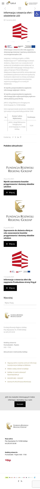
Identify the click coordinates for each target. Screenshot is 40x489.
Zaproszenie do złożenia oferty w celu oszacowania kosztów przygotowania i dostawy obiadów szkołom (19, 234)
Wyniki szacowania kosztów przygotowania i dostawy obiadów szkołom (19, 184)
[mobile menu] (3, 3)
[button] (37, 14)
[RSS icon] (21, 481)
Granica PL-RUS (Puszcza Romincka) (19, 382)
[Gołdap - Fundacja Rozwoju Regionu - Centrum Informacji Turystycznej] (31, 3)
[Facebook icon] (18, 481)
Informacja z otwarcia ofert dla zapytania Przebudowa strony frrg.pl (20, 280)
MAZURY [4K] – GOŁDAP (15, 378)
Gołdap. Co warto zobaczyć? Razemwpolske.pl (16, 373)
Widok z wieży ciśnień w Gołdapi (17, 369)
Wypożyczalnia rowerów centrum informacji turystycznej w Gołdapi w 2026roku (21, 364)
